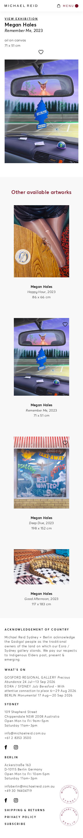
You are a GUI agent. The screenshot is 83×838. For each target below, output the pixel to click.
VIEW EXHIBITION (21, 18)
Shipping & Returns (25, 810)
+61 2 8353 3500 (18, 738)
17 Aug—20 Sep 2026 (38, 695)
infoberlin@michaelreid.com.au (30, 786)
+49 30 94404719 (18, 791)
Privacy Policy (21, 817)
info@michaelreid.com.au (25, 733)
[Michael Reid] (28, 6)
